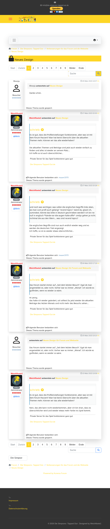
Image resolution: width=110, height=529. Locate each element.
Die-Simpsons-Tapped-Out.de (42, 164)
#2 (98, 113)
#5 (98, 336)
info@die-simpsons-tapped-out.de (56, 5)
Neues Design (56, 86)
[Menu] (10, 19)
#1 (98, 81)
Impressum (13, 500)
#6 (98, 373)
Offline (16, 127)
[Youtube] (55, 2)
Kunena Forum (60, 473)
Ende (81, 68)
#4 (98, 263)
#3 (98, 186)
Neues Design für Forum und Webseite (73, 268)
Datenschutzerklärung (18, 508)
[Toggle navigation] (14, 40)
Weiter (72, 68)
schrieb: (35, 129)
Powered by (48, 473)
